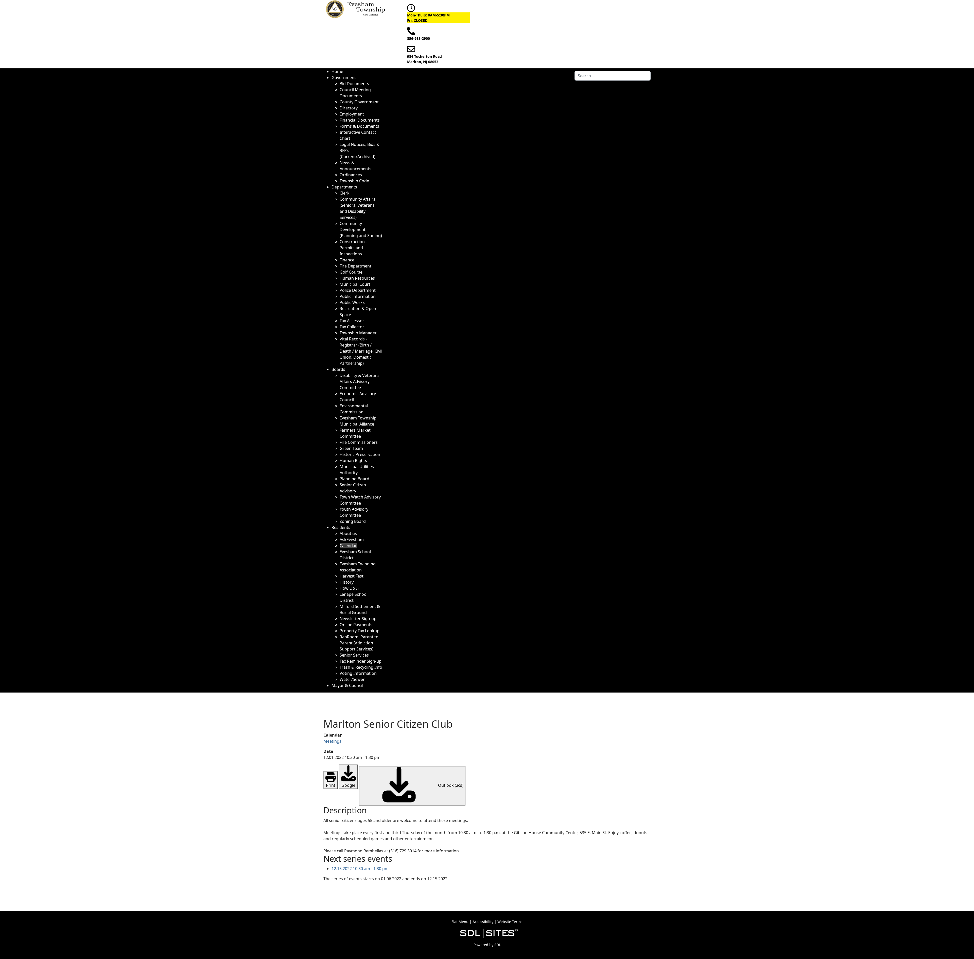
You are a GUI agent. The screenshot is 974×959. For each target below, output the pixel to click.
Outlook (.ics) (450, 785)
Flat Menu (459, 921)
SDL (497, 944)
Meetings (332, 741)
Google (348, 785)
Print (330, 785)
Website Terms (510, 921)
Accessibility (483, 921)
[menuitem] (337, 71)
